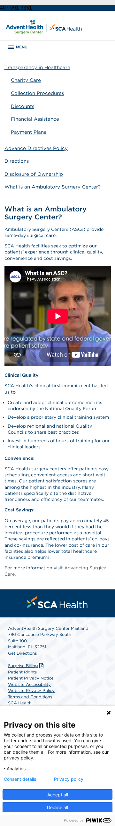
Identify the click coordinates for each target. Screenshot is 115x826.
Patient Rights (22, 672)
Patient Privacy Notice (31, 678)
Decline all (57, 807)
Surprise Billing (23, 665)
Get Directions (22, 653)
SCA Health (20, 703)
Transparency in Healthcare (37, 67)
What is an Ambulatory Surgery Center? (52, 187)
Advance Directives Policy (36, 148)
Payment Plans (28, 132)
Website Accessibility (29, 684)
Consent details (20, 779)
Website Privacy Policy (31, 690)
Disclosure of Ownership (33, 174)
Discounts (22, 106)
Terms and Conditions (30, 696)
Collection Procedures (37, 93)
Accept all (57, 794)
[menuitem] (57, 602)
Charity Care (26, 80)
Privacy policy (68, 779)
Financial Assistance (35, 119)
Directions (16, 161)
